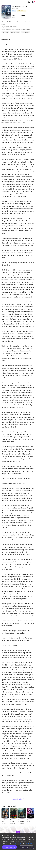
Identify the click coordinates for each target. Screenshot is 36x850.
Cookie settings (26, 847)
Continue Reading (18, 799)
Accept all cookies (9, 847)
